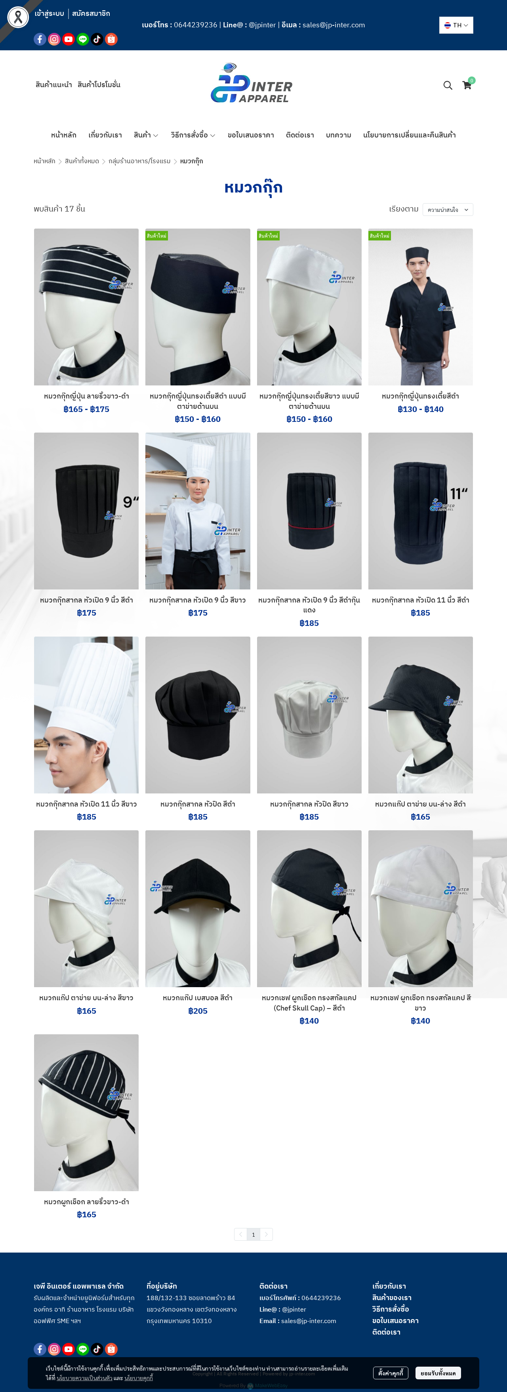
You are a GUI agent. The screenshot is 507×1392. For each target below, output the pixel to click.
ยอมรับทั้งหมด (438, 1373)
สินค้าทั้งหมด (82, 161)
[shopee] (111, 39)
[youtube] (68, 39)
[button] (456, 25)
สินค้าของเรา (392, 1298)
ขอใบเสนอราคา (395, 1321)
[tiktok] (97, 39)
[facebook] (40, 39)
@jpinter (262, 25)
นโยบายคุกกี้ (138, 1377)
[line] (82, 39)
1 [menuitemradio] (253, 1234)
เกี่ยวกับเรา (389, 1287)
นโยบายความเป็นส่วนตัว (84, 1377)
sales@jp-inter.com (334, 25)
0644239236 (195, 25)
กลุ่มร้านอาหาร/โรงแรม (140, 161)
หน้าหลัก (44, 161)
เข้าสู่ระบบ (49, 14)
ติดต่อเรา (386, 1333)
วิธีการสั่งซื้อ (390, 1310)
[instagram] (54, 39)
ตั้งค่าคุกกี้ (390, 1373)
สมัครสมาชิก (91, 14)
